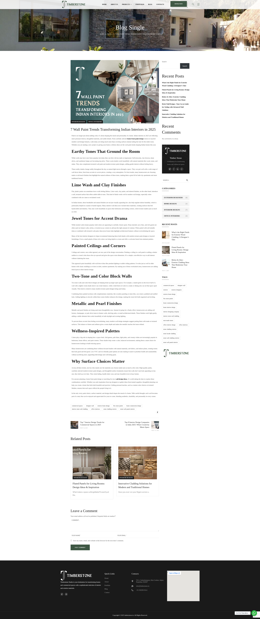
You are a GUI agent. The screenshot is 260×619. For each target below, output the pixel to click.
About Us (114, 4)
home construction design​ (133, 406)
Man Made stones (168, 320)
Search (164, 61)
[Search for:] (175, 180)
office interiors (95, 121)
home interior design (169, 307)
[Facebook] (157, 412)
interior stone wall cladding (80, 409)
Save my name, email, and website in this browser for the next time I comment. (98, 541)
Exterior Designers (173, 197)
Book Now (179, 4)
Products (126, 4)
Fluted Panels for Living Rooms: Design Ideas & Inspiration (180, 249)
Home (104, 4)
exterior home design (104, 406)
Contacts (160, 4)
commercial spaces (77, 406)
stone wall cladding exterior (171, 338)
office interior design (169, 325)
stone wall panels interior (127, 409)
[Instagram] (66, 594)
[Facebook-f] (61, 594)
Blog (150, 4)
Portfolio (140, 4)
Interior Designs (78, 121)
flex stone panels (118, 406)
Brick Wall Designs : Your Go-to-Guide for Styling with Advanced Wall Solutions (175, 107)
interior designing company (171, 312)
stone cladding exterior (110, 409)
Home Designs (170, 204)
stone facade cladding (169, 333)
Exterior (165, 290)
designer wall (90, 406)
